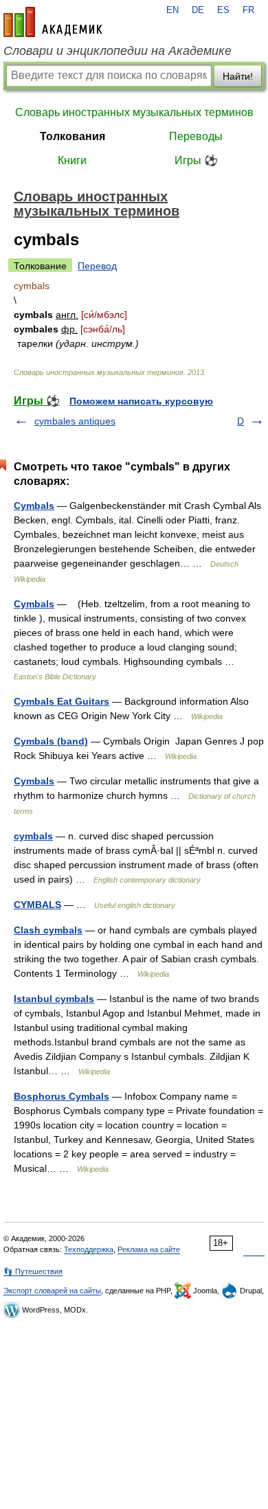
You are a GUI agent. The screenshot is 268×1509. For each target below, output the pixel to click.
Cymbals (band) (51, 741)
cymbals (33, 835)
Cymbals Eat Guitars (61, 701)
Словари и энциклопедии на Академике (117, 51)
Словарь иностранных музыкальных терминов (134, 112)
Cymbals (34, 505)
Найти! (238, 76)
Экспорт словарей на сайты (52, 1290)
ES (223, 10)
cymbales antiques (74, 421)
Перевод (97, 265)
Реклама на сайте (149, 1249)
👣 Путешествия (33, 1271)
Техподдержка (88, 1249)
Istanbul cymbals (54, 998)
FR (248, 10)
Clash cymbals (48, 929)
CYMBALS (37, 904)
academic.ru (52, 22)
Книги (72, 160)
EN (172, 10)
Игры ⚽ (196, 160)
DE (198, 10)
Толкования (72, 136)
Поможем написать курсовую (141, 401)
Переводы (196, 136)
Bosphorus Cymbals (61, 1096)
